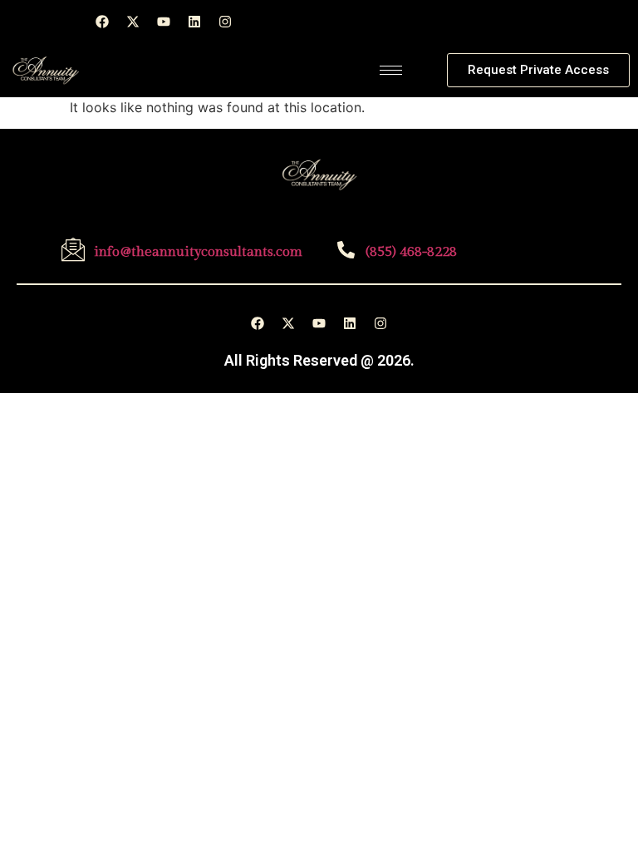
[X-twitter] (133, 21)
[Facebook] (102, 21)
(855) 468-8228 (411, 251)
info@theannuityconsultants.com (198, 251)
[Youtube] (163, 21)
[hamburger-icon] (391, 70)
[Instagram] (225, 21)
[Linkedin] (194, 21)
